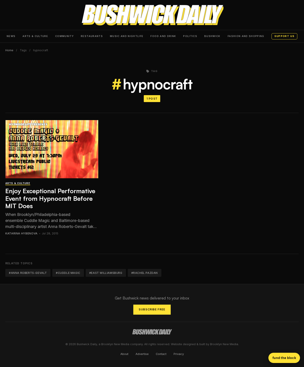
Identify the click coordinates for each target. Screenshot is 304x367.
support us (284, 36)
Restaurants (92, 36)
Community (64, 36)
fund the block (284, 358)
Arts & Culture (35, 36)
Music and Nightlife (127, 36)
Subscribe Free (152, 309)
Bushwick (212, 36)
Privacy (179, 354)
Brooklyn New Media (224, 344)
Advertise (142, 354)
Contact (161, 354)
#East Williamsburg (105, 273)
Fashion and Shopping (246, 36)
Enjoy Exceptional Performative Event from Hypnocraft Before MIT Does (50, 198)
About (124, 354)
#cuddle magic (68, 273)
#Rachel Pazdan (144, 273)
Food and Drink (163, 36)
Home (9, 50)
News (11, 36)
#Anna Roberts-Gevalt (28, 273)
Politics (190, 36)
